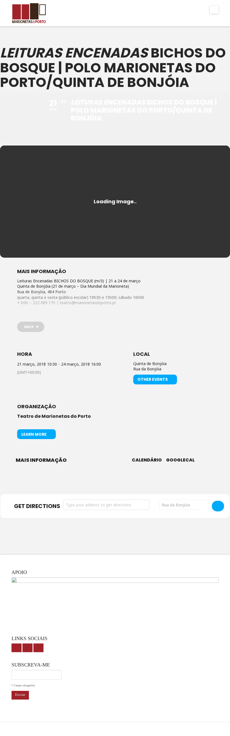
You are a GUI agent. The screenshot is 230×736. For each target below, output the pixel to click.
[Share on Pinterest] (136, 481)
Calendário (147, 460)
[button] (214, 10)
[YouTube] (27, 647)
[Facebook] (17, 647)
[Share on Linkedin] (122, 481)
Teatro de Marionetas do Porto (54, 416)
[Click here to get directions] (218, 506)
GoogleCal (180, 460)
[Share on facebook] (94, 481)
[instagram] (38, 647)
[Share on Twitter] (108, 481)
